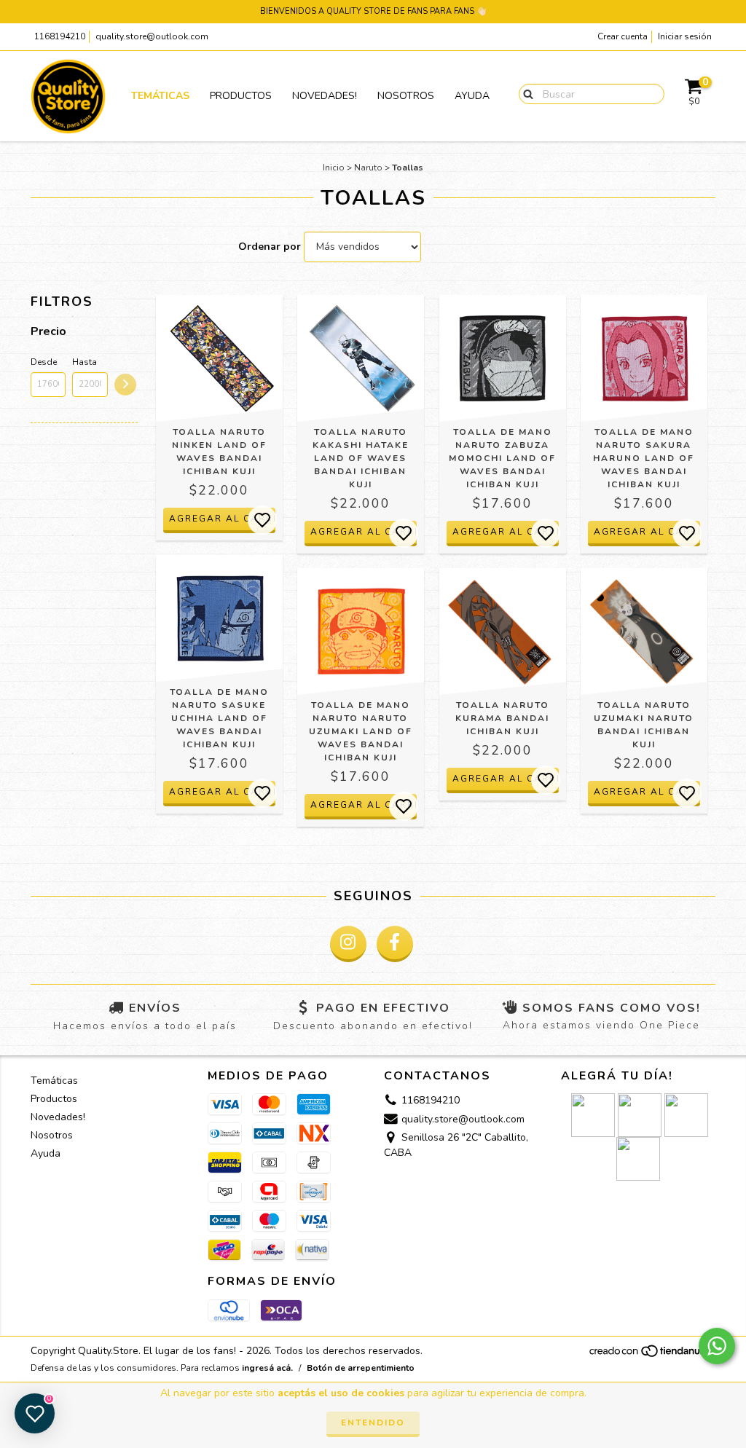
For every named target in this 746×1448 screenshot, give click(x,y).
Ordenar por (269, 246)
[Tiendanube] (651, 1355)
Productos (241, 96)
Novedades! (324, 96)
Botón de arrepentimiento (361, 1368)
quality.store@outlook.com (151, 36)
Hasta (84, 362)
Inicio (334, 167)
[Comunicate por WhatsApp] (717, 1346)
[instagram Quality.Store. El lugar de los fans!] (348, 944)
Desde (44, 362)
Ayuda (472, 96)
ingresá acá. (267, 1368)
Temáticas (160, 96)
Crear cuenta (622, 36)
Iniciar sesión (685, 36)
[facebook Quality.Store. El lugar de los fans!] (395, 944)
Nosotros (405, 96)
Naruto (368, 167)
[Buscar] (525, 93)
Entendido (373, 1422)
